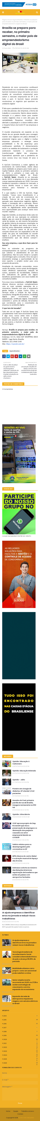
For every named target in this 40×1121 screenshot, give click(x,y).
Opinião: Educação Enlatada (24, 771)
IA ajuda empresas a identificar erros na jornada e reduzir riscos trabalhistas (18, 915)
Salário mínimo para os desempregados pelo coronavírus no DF (21, 846)
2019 (20, 1035)
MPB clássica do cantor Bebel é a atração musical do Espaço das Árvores (25, 858)
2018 (20, 1031)
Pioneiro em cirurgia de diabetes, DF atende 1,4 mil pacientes (23, 791)
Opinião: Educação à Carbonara (20, 762)
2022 (20, 1047)
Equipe (15, 1111)
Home (8, 1111)
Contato (20, 1114)
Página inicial (7, 20)
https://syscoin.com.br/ (15, 344)
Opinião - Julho (18, 780)
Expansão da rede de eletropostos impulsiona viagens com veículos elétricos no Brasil (25, 1000)
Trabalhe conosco (27, 1111)
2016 (20, 1024)
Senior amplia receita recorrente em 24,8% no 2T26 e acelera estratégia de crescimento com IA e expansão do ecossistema (25, 985)
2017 (20, 1028)
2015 (20, 1020)
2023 (20, 1051)
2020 (20, 1039)
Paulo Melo (7, 48)
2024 (20, 1055)
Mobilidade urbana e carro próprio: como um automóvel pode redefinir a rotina (24, 970)
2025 (20, 1059)
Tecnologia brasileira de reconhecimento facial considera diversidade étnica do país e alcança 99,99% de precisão (24, 957)
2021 (20, 1043)
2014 (20, 1016)
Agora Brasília (18, 20)
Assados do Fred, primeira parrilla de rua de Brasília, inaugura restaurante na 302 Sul (24, 804)
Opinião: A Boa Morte (21, 814)
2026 (20, 1063)
